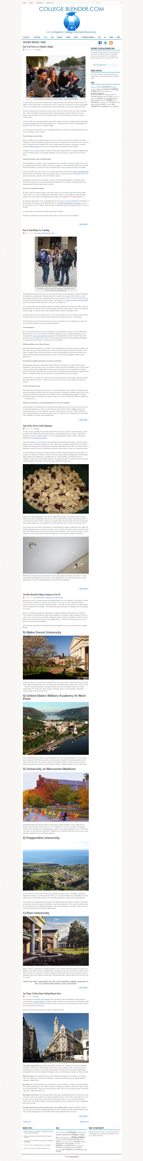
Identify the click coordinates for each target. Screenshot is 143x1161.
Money (118, 37)
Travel (45, 37)
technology (109, 104)
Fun (118, 96)
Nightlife (109, 100)
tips (113, 104)
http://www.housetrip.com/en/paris (70, 203)
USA (99, 106)
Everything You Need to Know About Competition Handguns (39, 1141)
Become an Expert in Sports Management (37, 1148)
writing (115, 106)
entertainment (112, 94)
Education (37, 37)
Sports (76, 37)
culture (102, 91)
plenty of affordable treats (81, 171)
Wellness (59, 37)
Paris (114, 100)
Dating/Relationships (88, 37)
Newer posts (84, 1121)
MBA (92, 100)
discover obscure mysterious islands (77, 300)
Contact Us (50, 3)
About (31, 3)
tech (104, 104)
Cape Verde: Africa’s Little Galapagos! (37, 425)
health (100, 98)
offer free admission (36, 146)
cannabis (93, 89)
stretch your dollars (30, 123)
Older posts (27, 1121)
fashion (99, 96)
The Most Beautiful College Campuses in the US (41, 594)
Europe (93, 96)
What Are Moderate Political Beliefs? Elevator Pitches (38, 1136)
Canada (114, 87)
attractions (93, 87)
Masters (115, 98)
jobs (110, 98)
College (114, 89)
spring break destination (39, 438)
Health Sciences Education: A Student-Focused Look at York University (38, 1132)
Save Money (102, 102)
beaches (99, 87)
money (97, 100)
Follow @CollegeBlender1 (99, 64)
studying (99, 104)
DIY (105, 37)
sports (107, 102)
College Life (27, 37)
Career (111, 37)
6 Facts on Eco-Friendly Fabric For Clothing (37, 1145)
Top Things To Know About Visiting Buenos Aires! (42, 993)
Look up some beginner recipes (42, 336)
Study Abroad (67, 1147)
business (106, 86)
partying (94, 102)
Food (52, 37)
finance (105, 96)
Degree (107, 91)
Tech (99, 37)
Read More (83, 224)
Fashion (68, 37)
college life (95, 91)
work (111, 106)
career (99, 89)
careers (106, 89)
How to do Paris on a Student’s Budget (38, 46)
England (107, 94)
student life (48, 829)
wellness (105, 106)
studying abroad (39, 1001)
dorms (111, 91)
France (114, 96)
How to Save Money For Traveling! (36, 230)
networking (103, 100)
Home (24, 3)
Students (112, 102)
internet (105, 98)
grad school (94, 98)
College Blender (45, 233)
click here (99, 1135)
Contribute (39, 3)
